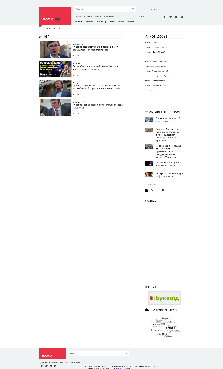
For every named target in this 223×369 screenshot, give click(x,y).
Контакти (109, 16)
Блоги (98, 16)
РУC (142, 16)
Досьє (78, 16)
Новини (88, 16)
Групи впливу (101, 21)
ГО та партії (89, 21)
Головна (47, 29)
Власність (78, 21)
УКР (138, 16)
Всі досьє (148, 90)
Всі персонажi (150, 184)
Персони (130, 21)
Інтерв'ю (112, 21)
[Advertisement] (165, 100)
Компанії (121, 21)
